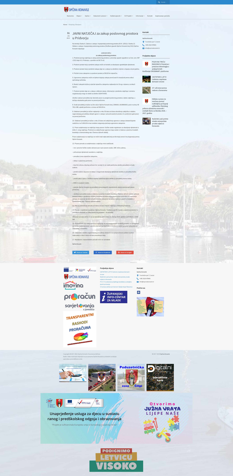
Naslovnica (70, 16)
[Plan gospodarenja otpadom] (157, 306)
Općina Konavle (165, 354)
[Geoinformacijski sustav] (160, 377)
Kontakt (150, 16)
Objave (78, 16)
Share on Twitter (82, 252)
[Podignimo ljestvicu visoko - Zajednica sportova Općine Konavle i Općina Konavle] (116, 460)
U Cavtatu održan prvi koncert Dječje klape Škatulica (116, 287)
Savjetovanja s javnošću (162, 16)
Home (65, 24)
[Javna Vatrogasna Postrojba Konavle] (102, 377)
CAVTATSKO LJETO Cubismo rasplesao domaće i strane (159, 79)
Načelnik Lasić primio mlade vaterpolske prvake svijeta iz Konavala (160, 122)
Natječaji (71, 24)
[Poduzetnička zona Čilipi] (131, 377)
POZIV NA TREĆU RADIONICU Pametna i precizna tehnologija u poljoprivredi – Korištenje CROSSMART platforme (155, 66)
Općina (87, 16)
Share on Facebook (104, 252)
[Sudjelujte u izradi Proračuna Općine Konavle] (72, 373)
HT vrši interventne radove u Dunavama (159, 89)
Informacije (139, 16)
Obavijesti (78, 24)
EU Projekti (128, 16)
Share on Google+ (126, 252)
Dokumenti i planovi (99, 16)
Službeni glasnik (115, 16)
